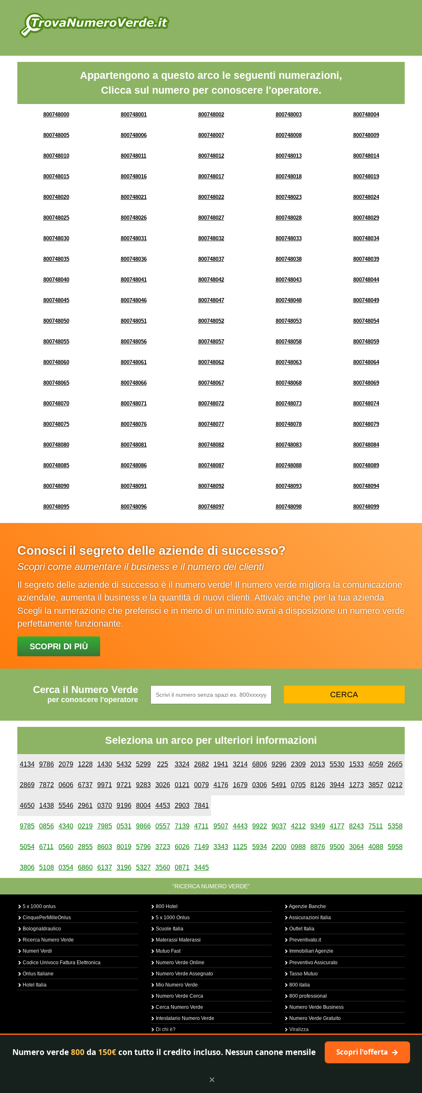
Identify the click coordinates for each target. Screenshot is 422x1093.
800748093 (289, 486)
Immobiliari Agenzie (310, 951)
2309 (298, 764)
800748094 (366, 486)
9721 (124, 784)
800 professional (307, 996)
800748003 (289, 114)
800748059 (366, 341)
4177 (337, 826)
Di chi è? (165, 1029)
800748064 (366, 362)
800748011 (133, 156)
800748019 (366, 176)
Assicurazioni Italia (309, 917)
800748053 (289, 321)
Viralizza (298, 1029)
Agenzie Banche (307, 906)
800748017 (211, 176)
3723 (162, 846)
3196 (124, 867)
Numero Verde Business (316, 1007)
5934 (259, 846)
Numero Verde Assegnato (184, 974)
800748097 (211, 507)
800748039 (366, 259)
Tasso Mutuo (303, 974)
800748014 (366, 156)
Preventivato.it (304, 940)
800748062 (211, 362)
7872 (46, 784)
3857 (375, 784)
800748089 (366, 465)
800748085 (56, 465)
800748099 (366, 507)
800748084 (366, 445)
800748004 (366, 114)
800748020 (56, 197)
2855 (85, 846)
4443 (240, 826)
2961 (85, 805)
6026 (182, 846)
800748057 (211, 341)
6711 (46, 846)
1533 (356, 764)
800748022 (211, 197)
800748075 (56, 424)
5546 (66, 805)
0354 (66, 867)
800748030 (56, 238)
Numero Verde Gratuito (314, 1018)
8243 (356, 826)
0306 (259, 784)
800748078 (289, 424)
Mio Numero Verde (176, 985)
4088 (375, 846)
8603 (104, 846)
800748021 (134, 197)
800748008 (289, 135)
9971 (104, 784)
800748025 (56, 218)
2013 (317, 764)
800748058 (289, 341)
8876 (317, 846)
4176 (220, 784)
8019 (124, 846)
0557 (162, 826)
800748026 (134, 218)
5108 (46, 867)
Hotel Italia (34, 985)
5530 (337, 764)
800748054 (366, 321)
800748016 (134, 176)
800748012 (211, 156)
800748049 (366, 300)
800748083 (289, 445)
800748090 (56, 486)
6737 (85, 784)
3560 (162, 867)
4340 (66, 826)
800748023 (289, 197)
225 (162, 764)
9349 (317, 826)
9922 (259, 826)
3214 (240, 764)
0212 (395, 784)
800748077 (211, 424)
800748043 (289, 280)
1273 (356, 784)
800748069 (366, 383)
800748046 (134, 300)
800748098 (289, 507)
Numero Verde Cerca (179, 996)
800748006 (134, 135)
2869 (27, 784)
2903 (182, 805)
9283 (143, 784)
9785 (27, 826)
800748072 (211, 403)
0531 (124, 826)
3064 (356, 846)
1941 (220, 764)
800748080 (56, 445)
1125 (240, 846)
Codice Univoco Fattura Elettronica (61, 962)
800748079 (366, 424)
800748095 (56, 507)
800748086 (134, 465)
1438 (46, 805)
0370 (104, 805)
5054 (27, 846)
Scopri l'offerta (367, 1052)
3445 (201, 867)
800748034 (366, 238)
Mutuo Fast (168, 951)
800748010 (56, 156)
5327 (143, 867)
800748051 (134, 321)
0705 (298, 784)
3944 (337, 784)
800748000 (56, 114)
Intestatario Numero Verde (184, 1018)
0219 (85, 826)
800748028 (289, 218)
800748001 (134, 114)
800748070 (56, 403)
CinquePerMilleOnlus (46, 917)
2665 (395, 764)
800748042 (211, 280)
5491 (279, 784)
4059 (375, 764)
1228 (85, 764)
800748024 (366, 197)
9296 (279, 764)
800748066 (134, 383)
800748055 (56, 341)
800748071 (134, 403)
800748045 (56, 300)
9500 (337, 846)
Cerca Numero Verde (179, 1007)
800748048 (289, 300)
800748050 (56, 321)
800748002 (211, 114)
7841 (201, 805)
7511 (375, 826)
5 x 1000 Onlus (172, 917)
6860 (85, 867)
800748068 (289, 383)
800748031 (134, 238)
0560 (66, 846)
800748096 (134, 507)
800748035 (56, 259)
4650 (27, 805)
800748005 (56, 135)
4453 (162, 805)
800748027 (211, 218)
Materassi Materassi (178, 940)
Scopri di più (59, 646)
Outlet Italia (301, 929)
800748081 (134, 445)
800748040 (56, 280)
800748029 (366, 218)
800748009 (366, 135)
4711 (201, 826)
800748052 (211, 321)
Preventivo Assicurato (313, 962)
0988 (298, 846)
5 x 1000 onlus (38, 906)
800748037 (211, 259)
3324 (182, 764)
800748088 (289, 465)
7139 (182, 826)
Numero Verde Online (179, 962)
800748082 (211, 445)
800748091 (134, 486)
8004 (143, 805)
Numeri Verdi (36, 951)
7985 (104, 826)
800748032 (211, 238)
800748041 (134, 280)
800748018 (289, 176)
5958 (395, 846)
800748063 (289, 362)
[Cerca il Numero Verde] (94, 24)
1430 (104, 764)
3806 (27, 867)
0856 (46, 826)
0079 (201, 784)
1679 (240, 784)
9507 (220, 826)
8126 (317, 784)
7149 (201, 846)
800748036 (134, 259)
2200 (279, 846)
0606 (66, 784)
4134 (27, 764)
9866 (143, 826)
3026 (162, 784)
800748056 (134, 341)
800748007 (211, 135)
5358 (395, 826)
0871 (182, 867)
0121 (182, 784)
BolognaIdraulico (41, 929)
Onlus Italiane (37, 974)
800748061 (134, 362)
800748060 (56, 362)
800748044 (366, 280)
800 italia (299, 985)
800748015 (56, 176)
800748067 (211, 383)
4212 (298, 826)
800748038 (289, 259)
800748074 (366, 403)
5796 (143, 846)
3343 (220, 846)
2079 (66, 764)
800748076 (134, 424)
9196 (124, 805)
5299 (143, 764)
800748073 (289, 403)
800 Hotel (166, 906)
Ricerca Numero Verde (47, 940)
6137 (104, 867)
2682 (201, 764)
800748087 (211, 465)
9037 (279, 826)
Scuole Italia (169, 929)
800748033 (289, 238)
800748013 (289, 156)
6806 (259, 764)
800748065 (56, 383)
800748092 (211, 486)
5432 (124, 764)
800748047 (211, 300)
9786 (46, 764)
